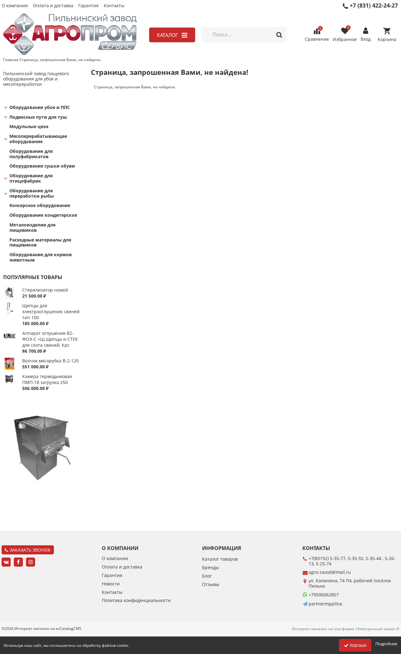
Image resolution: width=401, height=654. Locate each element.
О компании (15, 5)
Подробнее (386, 643)
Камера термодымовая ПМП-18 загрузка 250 (47, 379)
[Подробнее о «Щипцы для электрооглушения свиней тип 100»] (10, 313)
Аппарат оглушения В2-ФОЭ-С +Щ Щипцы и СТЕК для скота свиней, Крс (50, 339)
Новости (111, 584)
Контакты (114, 5)
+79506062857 (324, 595)
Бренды (210, 567)
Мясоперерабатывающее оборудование (38, 139)
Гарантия (88, 5)
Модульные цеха (28, 126)
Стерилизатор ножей (45, 290)
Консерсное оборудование (39, 205)
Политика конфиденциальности (136, 600)
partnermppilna (325, 604)
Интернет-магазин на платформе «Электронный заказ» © (345, 628)
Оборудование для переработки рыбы (31, 193)
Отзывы (210, 584)
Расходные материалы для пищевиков (40, 242)
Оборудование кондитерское (43, 215)
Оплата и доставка (53, 5)
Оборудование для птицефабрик (31, 178)
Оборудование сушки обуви (42, 166)
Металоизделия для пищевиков (32, 227)
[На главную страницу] (70, 35)
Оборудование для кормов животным (40, 257)
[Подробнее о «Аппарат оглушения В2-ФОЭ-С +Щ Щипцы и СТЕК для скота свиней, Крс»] (10, 340)
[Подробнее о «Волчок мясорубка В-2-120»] (10, 368)
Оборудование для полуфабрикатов (31, 154)
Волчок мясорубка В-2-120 (50, 361)
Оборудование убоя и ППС (39, 107)
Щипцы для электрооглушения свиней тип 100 (51, 311)
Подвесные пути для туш (38, 117)
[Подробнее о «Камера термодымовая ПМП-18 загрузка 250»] (10, 384)
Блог (207, 576)
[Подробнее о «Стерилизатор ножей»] (10, 297)
